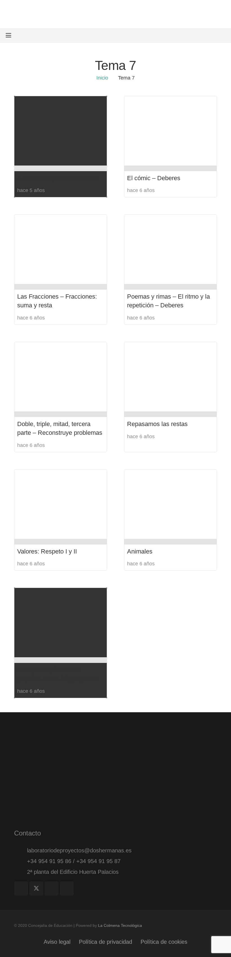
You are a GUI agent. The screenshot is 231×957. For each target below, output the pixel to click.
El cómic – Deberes (153, 178)
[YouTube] (67, 888)
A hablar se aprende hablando (58, 178)
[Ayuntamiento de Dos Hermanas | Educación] (32, 14)
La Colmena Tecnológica (120, 925)
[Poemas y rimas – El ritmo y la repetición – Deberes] (170, 249)
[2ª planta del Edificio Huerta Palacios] (20, 871)
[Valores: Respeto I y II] (60, 504)
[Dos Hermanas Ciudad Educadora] (115, 751)
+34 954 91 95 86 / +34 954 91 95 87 (74, 861)
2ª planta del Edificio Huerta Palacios (73, 872)
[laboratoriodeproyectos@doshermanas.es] (20, 850)
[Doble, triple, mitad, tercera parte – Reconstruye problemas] (60, 376)
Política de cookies (164, 942)
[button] (8, 35)
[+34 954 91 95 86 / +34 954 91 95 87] (20, 861)
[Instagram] (52, 888)
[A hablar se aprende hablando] (60, 131)
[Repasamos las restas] (170, 376)
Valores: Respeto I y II (47, 551)
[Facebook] (21, 888)
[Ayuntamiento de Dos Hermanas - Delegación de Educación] (115, 796)
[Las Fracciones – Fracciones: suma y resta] (60, 249)
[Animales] (170, 504)
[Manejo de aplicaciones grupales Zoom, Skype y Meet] (60, 622)
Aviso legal (57, 942)
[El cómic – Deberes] (170, 131)
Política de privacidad (105, 942)
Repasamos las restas (157, 423)
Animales (139, 551)
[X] (36, 888)
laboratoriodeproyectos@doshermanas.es (79, 850)
